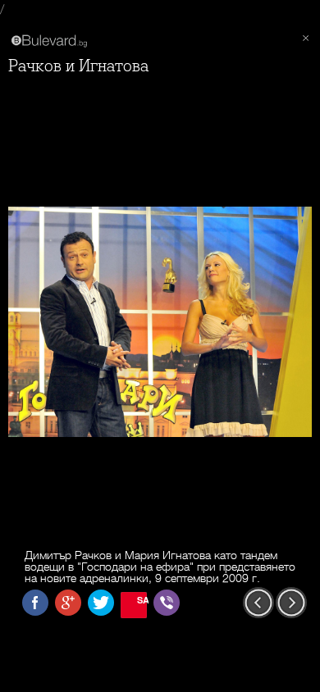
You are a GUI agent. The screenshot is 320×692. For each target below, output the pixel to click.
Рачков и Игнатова (78, 66)
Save (142, 600)
